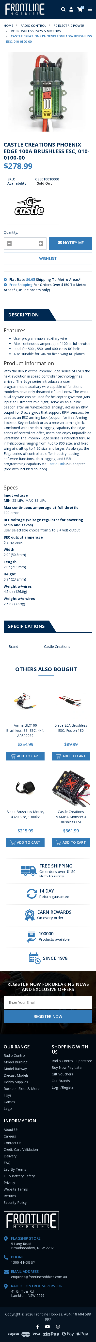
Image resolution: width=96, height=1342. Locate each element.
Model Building (15, 1062)
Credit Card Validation (21, 1149)
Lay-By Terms (15, 1169)
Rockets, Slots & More (22, 1088)
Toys (8, 1095)
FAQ (7, 1162)
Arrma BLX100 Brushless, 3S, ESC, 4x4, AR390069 (25, 730)
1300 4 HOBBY (23, 1262)
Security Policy (15, 1202)
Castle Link (56, 463)
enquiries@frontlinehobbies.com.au (39, 1276)
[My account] (71, 9)
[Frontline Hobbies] (25, 9)
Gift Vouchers (62, 1074)
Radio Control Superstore (72, 1060)
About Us (11, 1129)
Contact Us (12, 1142)
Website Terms (16, 1189)
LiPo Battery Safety (19, 1176)
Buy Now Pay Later (67, 1067)
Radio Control (15, 1055)
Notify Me (73, 242)
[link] (37, 1326)
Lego (8, 1108)
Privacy (9, 1182)
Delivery (10, 1156)
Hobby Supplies (16, 1082)
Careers (10, 1136)
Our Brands (61, 1080)
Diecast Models (16, 1075)
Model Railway (15, 1068)
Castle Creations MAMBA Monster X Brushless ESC (70, 816)
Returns (10, 1195)
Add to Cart (28, 756)
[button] (48, 259)
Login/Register (63, 1087)
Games (9, 1101)
